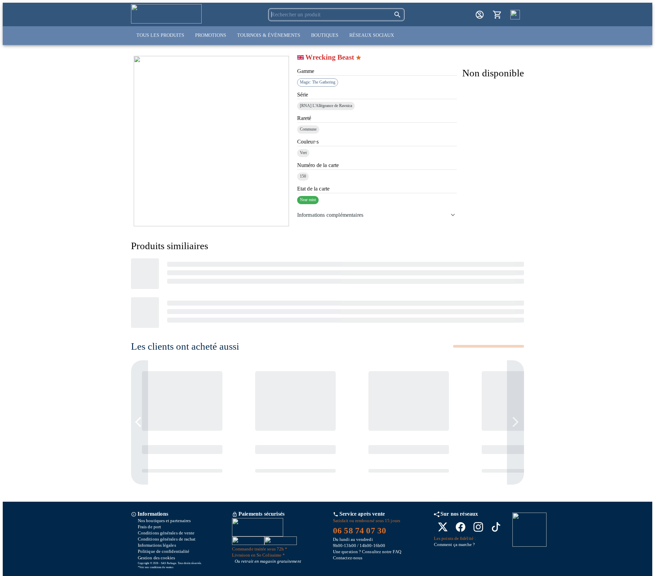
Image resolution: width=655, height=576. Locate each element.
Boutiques (324, 35)
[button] (377, 215)
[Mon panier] (497, 15)
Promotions (210, 35)
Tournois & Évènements (268, 35)
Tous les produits (160, 35)
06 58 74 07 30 (359, 530)
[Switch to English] (515, 15)
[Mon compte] (480, 15)
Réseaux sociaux (371, 35)
